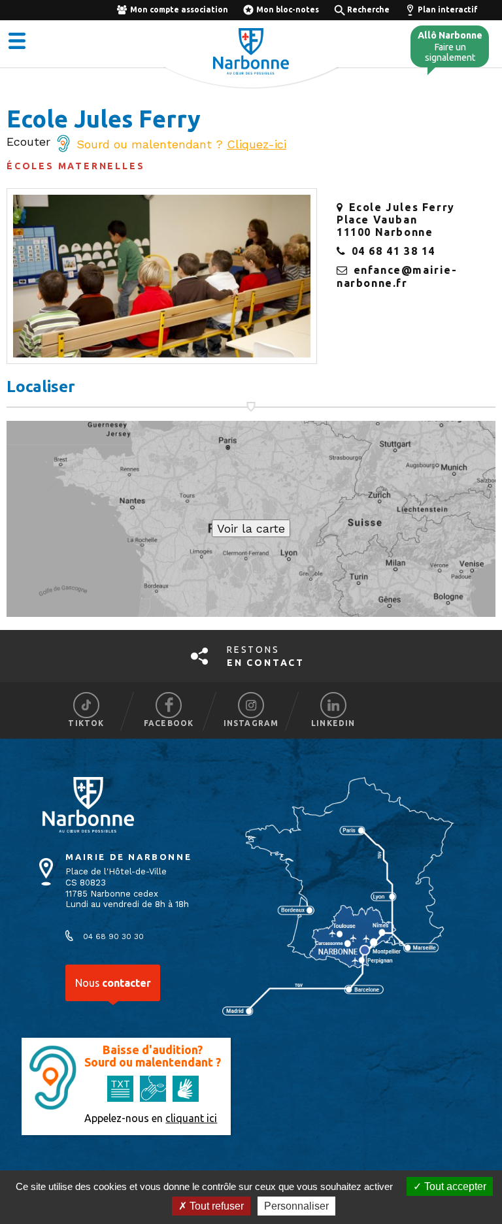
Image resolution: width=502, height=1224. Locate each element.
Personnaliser (296, 1206)
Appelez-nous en (150, 1118)
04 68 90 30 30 (113, 936)
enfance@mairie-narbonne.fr (397, 276)
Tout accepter (454, 1186)
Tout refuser (215, 1206)
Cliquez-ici (256, 144)
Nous (113, 983)
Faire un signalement (450, 46)
